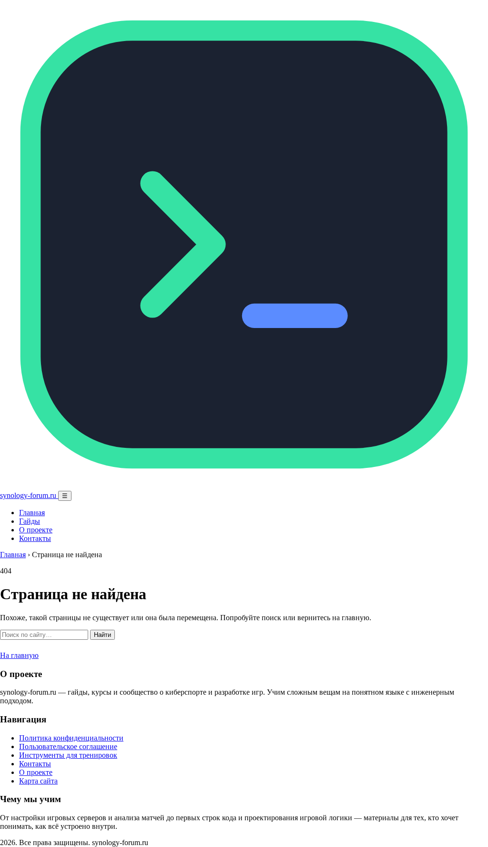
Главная (32, 512)
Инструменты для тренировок (68, 755)
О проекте (35, 530)
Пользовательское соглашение (68, 746)
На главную (19, 655)
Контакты (35, 538)
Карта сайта (38, 781)
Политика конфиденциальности (71, 738)
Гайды (29, 521)
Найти (102, 634)
